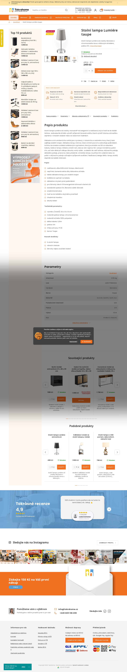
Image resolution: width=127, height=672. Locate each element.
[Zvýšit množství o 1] (92, 70)
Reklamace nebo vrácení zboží (21, 644)
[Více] (112, 17)
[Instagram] (109, 611)
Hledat (66, 10)
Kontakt (13, 637)
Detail (81, 400)
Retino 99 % (42, 647)
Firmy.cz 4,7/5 (43, 640)
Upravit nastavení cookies (81, 665)
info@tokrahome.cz (68, 609)
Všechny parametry (80, 323)
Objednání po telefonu (18, 633)
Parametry (64, 116)
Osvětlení (113, 273)
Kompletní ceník (75, 640)
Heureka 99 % (42, 633)
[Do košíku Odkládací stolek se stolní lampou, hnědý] (86, 467)
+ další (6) (74, 60)
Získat (15, 587)
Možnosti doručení (90, 56)
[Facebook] (104, 611)
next (117, 385)
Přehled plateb (101, 640)
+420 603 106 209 (84, 10)
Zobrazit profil (106, 543)
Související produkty (100, 116)
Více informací (96, 46)
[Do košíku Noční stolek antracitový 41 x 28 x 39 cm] (61, 399)
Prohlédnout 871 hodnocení (25, 516)
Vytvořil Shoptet (65, 667)
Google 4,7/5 (42, 644)
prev (45, 385)
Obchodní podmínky (18, 653)
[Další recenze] (109, 509)
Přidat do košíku (105, 71)
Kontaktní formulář (17, 640)
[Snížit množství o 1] (86, 70)
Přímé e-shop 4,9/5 (45, 637)
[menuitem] (14, 17)
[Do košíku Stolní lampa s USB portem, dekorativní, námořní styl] (110, 467)
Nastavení (73, 342)
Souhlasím (87, 341)
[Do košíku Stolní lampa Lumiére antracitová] (61, 467)
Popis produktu (51, 116)
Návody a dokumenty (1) (80, 116)
